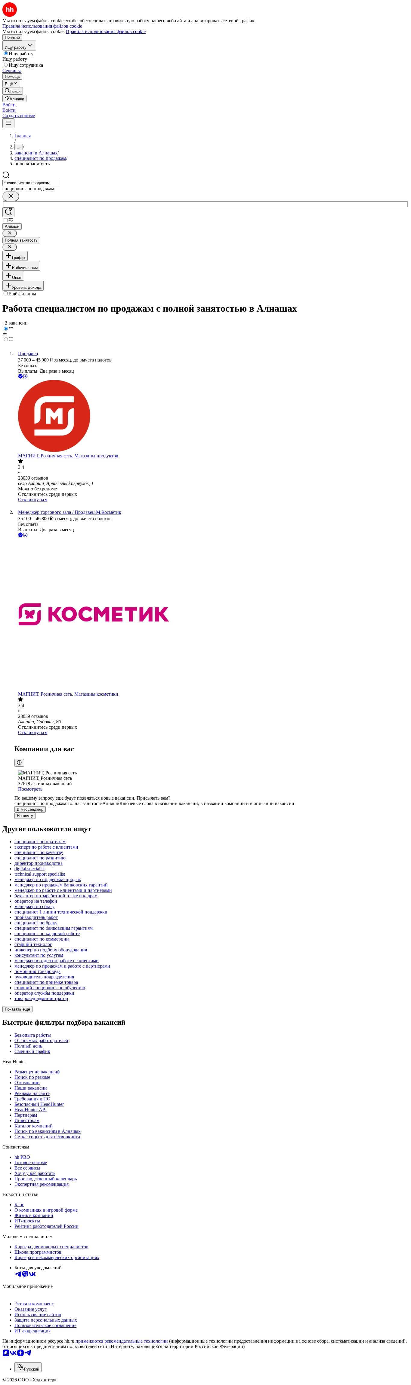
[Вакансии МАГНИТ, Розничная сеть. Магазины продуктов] (211, 416)
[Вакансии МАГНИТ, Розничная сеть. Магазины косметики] (211, 614)
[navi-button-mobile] (8, 123)
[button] (9, 104)
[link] (12, 91)
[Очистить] (10, 196)
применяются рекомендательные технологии (122, 1341)
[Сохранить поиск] (8, 212)
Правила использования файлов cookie (106, 31)
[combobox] (30, 183)
